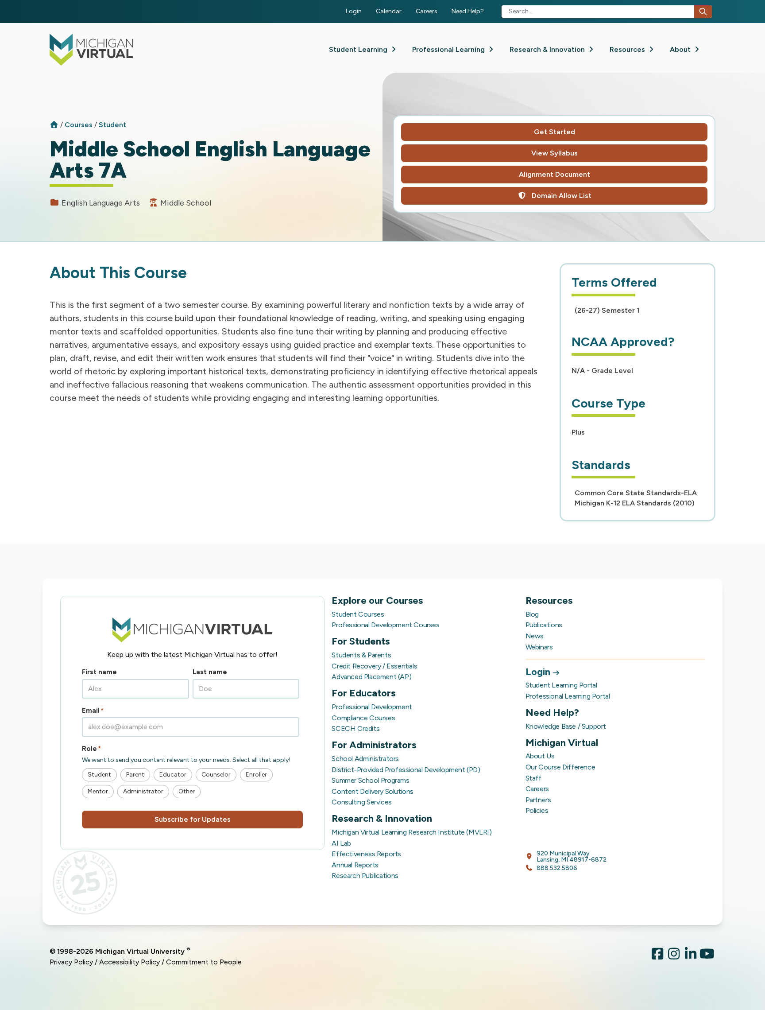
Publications (543, 625)
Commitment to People (204, 962)
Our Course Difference (560, 767)
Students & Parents (361, 655)
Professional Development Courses (385, 625)
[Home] (54, 124)
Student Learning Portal (561, 685)
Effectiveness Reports (366, 854)
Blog (532, 614)
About (681, 49)
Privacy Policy (71, 962)
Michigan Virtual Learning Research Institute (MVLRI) (411, 832)
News (534, 636)
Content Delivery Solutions (372, 791)
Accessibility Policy (129, 962)
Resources (628, 49)
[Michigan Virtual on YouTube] (707, 956)
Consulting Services (361, 802)
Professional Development (372, 707)
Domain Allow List (560, 195)
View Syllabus (554, 153)
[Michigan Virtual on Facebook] (657, 956)
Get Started (554, 132)
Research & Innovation (548, 49)
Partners (538, 800)
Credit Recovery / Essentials (374, 666)
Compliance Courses (363, 718)
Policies (537, 810)
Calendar (389, 11)
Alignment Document (554, 174)
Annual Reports (355, 865)
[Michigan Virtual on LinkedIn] (690, 956)
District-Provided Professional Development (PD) (406, 769)
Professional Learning (449, 49)
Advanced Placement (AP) (371, 676)
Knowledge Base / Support (565, 726)
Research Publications (365, 875)
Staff (533, 778)
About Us (540, 756)
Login (354, 11)
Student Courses (358, 614)
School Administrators (365, 758)
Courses (79, 124)
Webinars (539, 647)
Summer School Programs (370, 780)
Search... (521, 11)
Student (112, 124)
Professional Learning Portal (567, 696)
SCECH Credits (355, 728)
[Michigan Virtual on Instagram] (674, 956)
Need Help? (468, 11)
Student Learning (359, 49)
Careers (426, 11)
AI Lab (341, 843)
